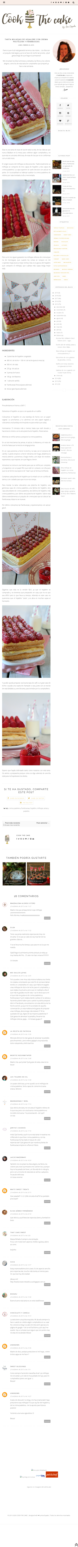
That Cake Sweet (18, 1232)
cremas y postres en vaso (61, 238)
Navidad (56, 241)
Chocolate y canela (20, 1313)
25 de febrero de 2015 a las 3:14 (20, 1369)
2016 (56, 301)
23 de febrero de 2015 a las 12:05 (20, 976)
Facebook (60, 108)
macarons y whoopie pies (61, 273)
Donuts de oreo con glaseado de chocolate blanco (69, 211)
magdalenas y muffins (60, 248)
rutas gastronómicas (60, 266)
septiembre (60, 315)
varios (66, 279)
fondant (56, 259)
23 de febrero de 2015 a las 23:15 (20, 1192)
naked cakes (65, 259)
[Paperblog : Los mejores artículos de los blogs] (40, 1477)
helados (56, 245)
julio (57, 321)
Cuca (12, 1262)
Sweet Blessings (18, 1366)
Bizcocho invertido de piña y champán (69, 199)
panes (64, 276)
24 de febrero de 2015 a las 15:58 (20, 1297)
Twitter (68, 108)
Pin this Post (28, 803)
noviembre (59, 310)
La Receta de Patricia (20, 1031)
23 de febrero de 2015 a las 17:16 (20, 1131)
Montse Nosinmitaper (20, 1055)
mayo (58, 327)
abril (57, 330)
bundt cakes (67, 235)
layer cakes (57, 262)
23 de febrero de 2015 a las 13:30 (20, 1034)
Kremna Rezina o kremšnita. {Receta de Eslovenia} (68, 459)
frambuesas (25, 808)
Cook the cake (23, 835)
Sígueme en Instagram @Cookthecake (39, 1487)
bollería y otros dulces (61, 255)
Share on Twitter (37, 798)
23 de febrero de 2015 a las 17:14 (20, 1104)
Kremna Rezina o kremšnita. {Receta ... (36, 882)
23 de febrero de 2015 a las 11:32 (20, 930)
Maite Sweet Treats (19, 1189)
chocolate (64, 241)
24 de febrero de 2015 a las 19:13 (20, 1316)
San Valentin (67, 262)
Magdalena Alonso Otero (22, 903)
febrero (58, 335)
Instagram (60, 116)
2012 (56, 384)
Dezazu (13, 1294)
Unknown (14, 1345)
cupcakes (64, 245)
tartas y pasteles (59, 228)
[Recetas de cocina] (52, 1477)
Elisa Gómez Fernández (21, 1211)
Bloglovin (60, 123)
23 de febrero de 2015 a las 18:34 (20, 1160)
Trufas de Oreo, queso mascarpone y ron (69, 188)
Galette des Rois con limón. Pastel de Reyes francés (69, 177)
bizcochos (70, 228)
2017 (56, 298)
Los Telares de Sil (19, 1077)
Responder (47, 918)
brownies (56, 269)
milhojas (40, 808)
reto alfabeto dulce (60, 231)
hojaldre (33, 808)
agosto (58, 318)
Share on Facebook (17, 798)
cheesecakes (57, 235)
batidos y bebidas (67, 269)
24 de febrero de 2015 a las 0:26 (20, 1235)
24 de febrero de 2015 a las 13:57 (20, 1265)
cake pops (57, 276)
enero (58, 375)
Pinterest (68, 116)
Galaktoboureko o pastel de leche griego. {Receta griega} (68, 437)
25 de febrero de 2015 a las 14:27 (20, 1396)
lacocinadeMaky (18, 1157)
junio (58, 324)
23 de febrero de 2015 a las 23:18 (20, 1214)
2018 (56, 296)
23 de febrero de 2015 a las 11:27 (20, 906)
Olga (12, 927)
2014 (56, 378)
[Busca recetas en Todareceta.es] (27, 1477)
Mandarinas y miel (19, 1101)
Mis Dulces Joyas (18, 973)
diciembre (59, 307)
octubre (58, 313)
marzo (58, 333)
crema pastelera (15, 808)
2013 (56, 381)
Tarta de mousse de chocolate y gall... (12, 882)
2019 (56, 293)
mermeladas (57, 279)
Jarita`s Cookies (18, 1128)
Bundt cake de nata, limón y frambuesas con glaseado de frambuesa (68, 164)
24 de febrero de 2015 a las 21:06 (20, 1348)
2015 (56, 304)
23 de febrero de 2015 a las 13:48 (20, 1058)
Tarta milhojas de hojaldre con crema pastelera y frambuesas (68, 470)
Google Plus (68, 123)
